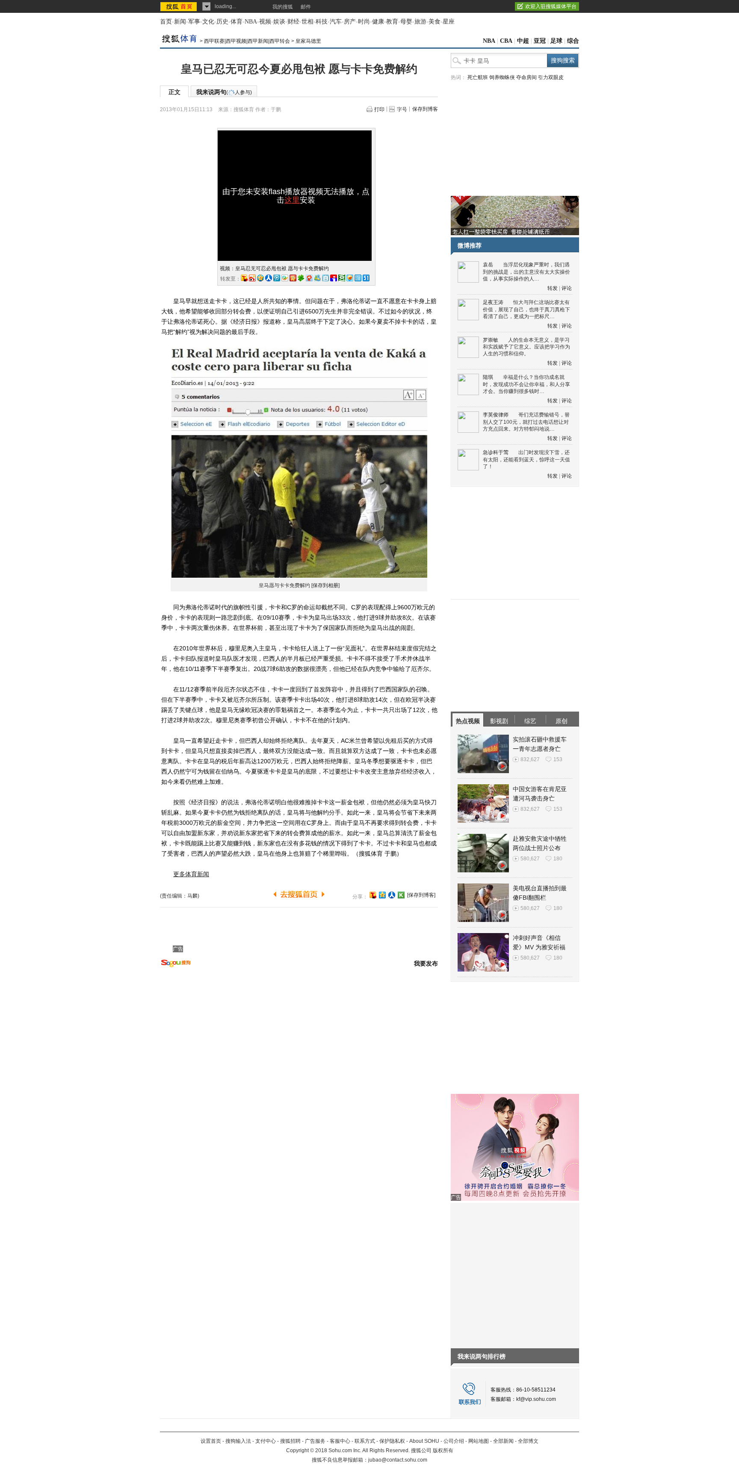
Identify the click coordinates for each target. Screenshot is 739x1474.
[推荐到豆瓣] (341, 278)
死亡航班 (477, 77)
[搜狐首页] (179, 6)
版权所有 (443, 1450)
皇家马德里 (308, 41)
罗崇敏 (490, 340)
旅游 (420, 21)
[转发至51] (366, 278)
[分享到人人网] (391, 895)
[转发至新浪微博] (252, 278)
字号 (402, 109)
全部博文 (528, 1441)
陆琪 (488, 377)
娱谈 (279, 21)
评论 (567, 288)
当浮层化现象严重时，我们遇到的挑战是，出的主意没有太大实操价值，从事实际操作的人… (526, 272)
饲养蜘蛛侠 (502, 77)
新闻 (180, 21)
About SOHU (424, 1441)
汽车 (336, 21)
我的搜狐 (282, 7)
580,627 (530, 859)
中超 (523, 41)
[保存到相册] (325, 585)
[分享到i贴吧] (333, 278)
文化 (208, 21)
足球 (556, 41)
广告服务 (315, 1441)
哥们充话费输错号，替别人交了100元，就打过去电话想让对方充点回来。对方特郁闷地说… (526, 422)
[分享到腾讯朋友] (301, 278)
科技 (322, 21)
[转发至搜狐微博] (244, 278)
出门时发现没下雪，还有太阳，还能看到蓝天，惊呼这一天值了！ (526, 459)
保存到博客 (425, 109)
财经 (293, 21)
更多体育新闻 (191, 874)
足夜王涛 (493, 302)
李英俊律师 (495, 415)
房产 (350, 21)
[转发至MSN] (317, 278)
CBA (506, 41)
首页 (166, 21)
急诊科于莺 (495, 452)
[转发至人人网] (268, 278)
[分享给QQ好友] (382, 895)
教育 (392, 21)
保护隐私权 (392, 1441)
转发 (552, 288)
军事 (194, 21)
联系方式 (365, 1441)
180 (557, 859)
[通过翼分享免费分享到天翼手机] (284, 278)
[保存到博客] (421, 895)
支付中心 (265, 1441)
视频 (265, 21)
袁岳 (488, 265)
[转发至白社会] (325, 278)
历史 (222, 21)
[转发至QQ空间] (260, 278)
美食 (434, 21)
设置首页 (211, 1441)
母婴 (406, 21)
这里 (292, 200)
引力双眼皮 (551, 77)
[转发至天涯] (358, 278)
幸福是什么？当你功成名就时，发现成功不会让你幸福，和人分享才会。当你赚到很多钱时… (526, 384)
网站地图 (478, 1441)
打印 (379, 109)
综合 (573, 41)
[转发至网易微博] (309, 278)
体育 (236, 21)
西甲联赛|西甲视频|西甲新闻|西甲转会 (247, 41)
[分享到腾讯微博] (276, 278)
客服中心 (340, 1441)
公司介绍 (453, 1441)
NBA (251, 21)
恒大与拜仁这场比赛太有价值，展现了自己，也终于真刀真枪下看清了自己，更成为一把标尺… (526, 309)
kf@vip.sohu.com (536, 1399)
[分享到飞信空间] (349, 278)
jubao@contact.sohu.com (397, 1460)
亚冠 (540, 41)
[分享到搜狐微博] (373, 895)
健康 (378, 21)
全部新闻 (503, 1441)
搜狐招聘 (290, 1441)
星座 (449, 21)
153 (557, 759)
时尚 (364, 21)
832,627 (530, 759)
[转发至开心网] (293, 278)
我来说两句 (224, 92)
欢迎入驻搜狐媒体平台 (550, 6)
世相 (307, 21)
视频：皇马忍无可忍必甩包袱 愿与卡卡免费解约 (274, 269)
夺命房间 (526, 77)
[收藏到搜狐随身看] (401, 895)
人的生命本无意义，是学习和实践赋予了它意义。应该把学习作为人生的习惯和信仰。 (526, 347)
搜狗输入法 (238, 1441)
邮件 (306, 7)
